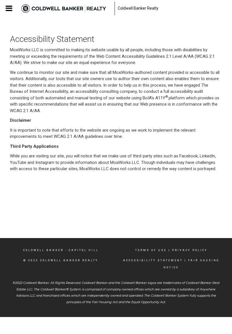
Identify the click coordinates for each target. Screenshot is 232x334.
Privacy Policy (189, 250)
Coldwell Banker (43, 250)
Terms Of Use (151, 250)
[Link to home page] (66, 8)
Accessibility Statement (153, 260)
